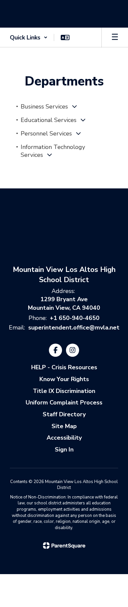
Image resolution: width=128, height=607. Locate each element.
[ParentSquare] (64, 545)
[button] (28, 37)
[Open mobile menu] (115, 37)
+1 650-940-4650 (74, 318)
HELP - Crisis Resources (64, 367)
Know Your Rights (64, 379)
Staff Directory (64, 414)
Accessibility (64, 438)
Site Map (64, 426)
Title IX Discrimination (64, 391)
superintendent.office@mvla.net (73, 327)
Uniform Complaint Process (64, 402)
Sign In (64, 449)
